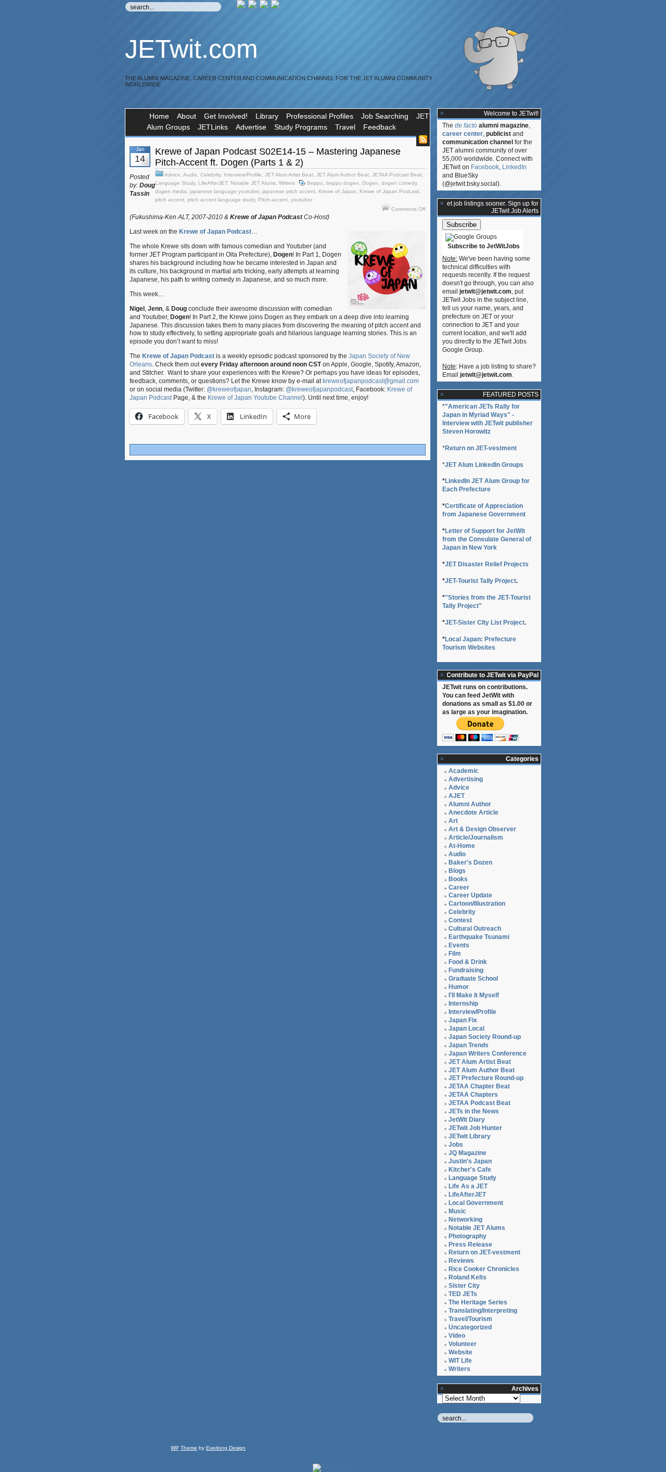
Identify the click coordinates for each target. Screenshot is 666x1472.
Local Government (476, 1203)
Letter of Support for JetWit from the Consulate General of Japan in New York (486, 539)
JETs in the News (474, 1111)
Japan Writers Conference (488, 1053)
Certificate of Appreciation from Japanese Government (484, 510)
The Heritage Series (478, 1302)
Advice (172, 174)
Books (458, 879)
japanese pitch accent (288, 191)
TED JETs (463, 1294)
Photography (467, 1236)
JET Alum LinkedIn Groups (484, 464)
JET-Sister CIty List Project (484, 622)
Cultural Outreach (475, 928)
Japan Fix (463, 1020)
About (186, 116)
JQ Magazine (467, 1153)
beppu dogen (342, 183)
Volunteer (463, 1344)
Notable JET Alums (253, 183)
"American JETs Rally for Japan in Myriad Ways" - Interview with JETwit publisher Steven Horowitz (487, 419)
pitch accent (169, 199)
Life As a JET (468, 1186)
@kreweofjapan (229, 389)
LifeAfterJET (212, 183)
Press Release (470, 1244)
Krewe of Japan (337, 191)
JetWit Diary (467, 1119)
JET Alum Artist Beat (289, 174)
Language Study (175, 183)
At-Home (462, 845)
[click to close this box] (442, 113)
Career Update (470, 895)
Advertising (466, 779)
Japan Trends (469, 1045)
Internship (463, 1003)
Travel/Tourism (470, 1319)
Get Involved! (226, 116)
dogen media (171, 191)
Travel (345, 127)
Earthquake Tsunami (479, 937)
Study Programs (300, 127)
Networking (465, 1219)
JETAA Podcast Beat (397, 174)
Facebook (485, 167)
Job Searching (384, 116)
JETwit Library (470, 1136)
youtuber (301, 199)
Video (457, 1335)
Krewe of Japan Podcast (389, 191)
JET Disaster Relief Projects (487, 564)
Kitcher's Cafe (470, 1169)
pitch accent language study (221, 199)
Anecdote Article (473, 812)
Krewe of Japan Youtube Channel (255, 397)
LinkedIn (514, 167)
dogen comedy (399, 183)
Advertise (251, 127)
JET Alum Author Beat (342, 174)
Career (459, 887)
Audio (190, 174)
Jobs (456, 1144)
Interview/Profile (243, 174)
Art (453, 820)
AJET (457, 796)
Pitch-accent (273, 199)
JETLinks (213, 127)
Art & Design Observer (482, 829)
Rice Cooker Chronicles (484, 1269)
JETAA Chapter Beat (479, 1086)
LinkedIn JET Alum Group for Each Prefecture (486, 485)
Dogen (370, 183)
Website (460, 1352)
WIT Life (460, 1360)
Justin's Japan (470, 1161)
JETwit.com (191, 49)
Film (455, 953)
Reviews (461, 1260)
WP (175, 1448)
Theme (189, 1448)
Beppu (315, 183)
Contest (460, 920)
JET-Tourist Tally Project (480, 581)
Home (159, 116)
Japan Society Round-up (485, 1036)
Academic (464, 771)
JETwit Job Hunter (475, 1128)
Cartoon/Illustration (477, 903)
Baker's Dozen (470, 862)
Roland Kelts (467, 1277)
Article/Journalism (476, 837)
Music (457, 1211)
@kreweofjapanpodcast (319, 389)
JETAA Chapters (473, 1094)
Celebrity (210, 174)
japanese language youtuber (224, 191)
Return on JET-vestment (481, 448)
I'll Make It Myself (474, 995)
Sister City (464, 1285)
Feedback (379, 127)
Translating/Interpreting (483, 1310)
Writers (287, 183)
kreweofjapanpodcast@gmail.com (371, 381)
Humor (459, 987)
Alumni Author (470, 804)
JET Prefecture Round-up (486, 1078)
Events (459, 945)
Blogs (457, 870)
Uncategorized (470, 1327)
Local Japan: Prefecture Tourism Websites (479, 643)
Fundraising (466, 970)
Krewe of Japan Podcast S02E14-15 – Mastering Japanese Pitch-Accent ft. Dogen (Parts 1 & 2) (278, 157)
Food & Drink (468, 962)
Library (266, 116)
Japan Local (466, 1028)
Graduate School (473, 978)
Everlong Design (226, 1448)
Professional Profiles (319, 116)
